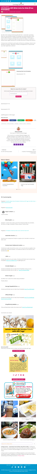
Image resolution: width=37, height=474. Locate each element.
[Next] (34, 175)
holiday (16, 123)
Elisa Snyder (8, 220)
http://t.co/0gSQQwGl (27, 307)
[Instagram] (2, 1)
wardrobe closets (10, 235)
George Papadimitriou (11, 286)
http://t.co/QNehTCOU (11, 260)
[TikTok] (4, 1)
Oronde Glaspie (9, 266)
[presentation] (9, 172)
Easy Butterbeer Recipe (9, 418)
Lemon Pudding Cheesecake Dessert (27, 419)
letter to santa (23, 123)
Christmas (4, 123)
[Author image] (2, 12)
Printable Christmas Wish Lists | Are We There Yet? (17, 230)
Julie (6, 256)
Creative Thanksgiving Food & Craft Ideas (29, 151)
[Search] (34, 444)
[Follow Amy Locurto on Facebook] (14, 144)
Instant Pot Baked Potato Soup (9, 439)
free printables (10, 123)
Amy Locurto (6, 11)
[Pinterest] (6, 1)
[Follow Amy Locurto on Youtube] (20, 144)
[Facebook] (8, 1)
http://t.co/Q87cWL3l (29, 289)
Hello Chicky (25, 471)
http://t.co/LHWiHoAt (29, 297)
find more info (9, 207)
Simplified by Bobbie (10, 304)
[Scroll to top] (34, 470)
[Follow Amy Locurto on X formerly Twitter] (16, 144)
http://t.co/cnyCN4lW (6, 299)
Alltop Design (9, 294)
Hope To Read (9, 211)
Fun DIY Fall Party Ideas (6, 150)
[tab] (16, 189)
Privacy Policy (21, 455)
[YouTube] (10, 1)
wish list (28, 123)
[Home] (1, 6)
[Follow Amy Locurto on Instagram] (18, 144)
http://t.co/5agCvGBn (24, 270)
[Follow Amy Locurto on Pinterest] (23, 144)
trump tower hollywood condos (13, 245)
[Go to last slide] (2, 175)
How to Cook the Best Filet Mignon (27, 439)
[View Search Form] (35, 1)
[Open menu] (35, 4)
